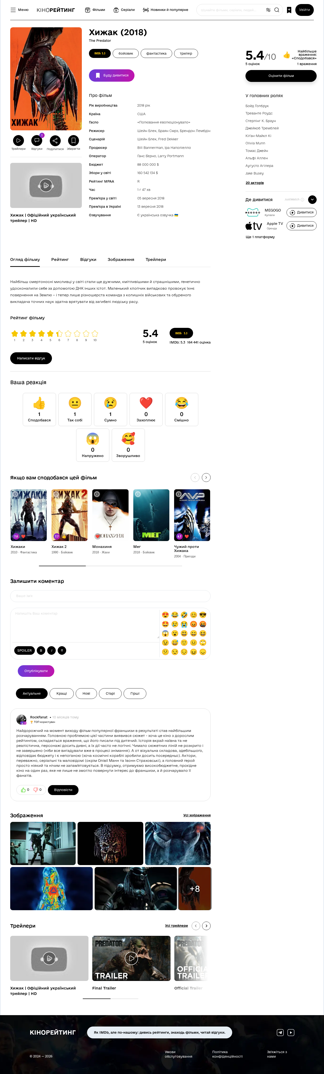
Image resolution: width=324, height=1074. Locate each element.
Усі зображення (197, 815)
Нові (86, 693)
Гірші (134, 693)
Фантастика (156, 53)
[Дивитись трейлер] (46, 185)
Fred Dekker (168, 139)
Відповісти (63, 790)
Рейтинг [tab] (60, 259)
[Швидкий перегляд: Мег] (138, 494)
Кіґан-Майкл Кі (258, 136)
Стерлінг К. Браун (260, 121)
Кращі (61, 693)
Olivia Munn (255, 143)
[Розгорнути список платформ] (312, 199)
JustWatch (292, 199)
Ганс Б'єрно (146, 156)
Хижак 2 (58, 547)
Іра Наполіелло (178, 148)
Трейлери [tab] (156, 259)
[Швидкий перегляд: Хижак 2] (56, 494)
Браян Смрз (168, 131)
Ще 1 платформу (260, 237)
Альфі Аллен (256, 158)
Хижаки (18, 547)
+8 (195, 888)
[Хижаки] (29, 515)
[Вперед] (206, 477)
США (141, 114)
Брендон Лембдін (195, 131)
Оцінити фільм (281, 76)
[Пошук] (277, 10)
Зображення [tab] (121, 259)
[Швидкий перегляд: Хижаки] (15, 494)
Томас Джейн (256, 151)
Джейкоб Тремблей (262, 128)
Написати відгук (31, 358)
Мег (137, 547)
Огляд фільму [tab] (25, 259)
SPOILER (24, 650)
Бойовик (126, 53)
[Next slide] (206, 926)
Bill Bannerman (150, 148)
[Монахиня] (110, 515)
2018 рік (143, 105)
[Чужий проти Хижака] (192, 515)
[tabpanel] (110, 291)
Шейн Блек (147, 131)
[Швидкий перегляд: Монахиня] (97, 494)
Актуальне (32, 693)
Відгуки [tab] (88, 259)
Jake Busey (254, 173)
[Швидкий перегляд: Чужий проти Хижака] (179, 494)
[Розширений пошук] (268, 10)
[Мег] (151, 515)
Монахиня (102, 547)
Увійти (304, 10)
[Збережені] (289, 10)
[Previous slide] (196, 926)
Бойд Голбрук (257, 106)
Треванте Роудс (259, 113)
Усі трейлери (176, 926)
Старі (110, 693)
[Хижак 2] (69, 515)
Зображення (26, 815)
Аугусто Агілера (259, 166)
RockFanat (39, 717)
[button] (43, 843)
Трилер (186, 53)
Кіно (56, 10)
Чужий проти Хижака (186, 549)
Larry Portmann (171, 156)
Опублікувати (36, 671)
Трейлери (23, 925)
